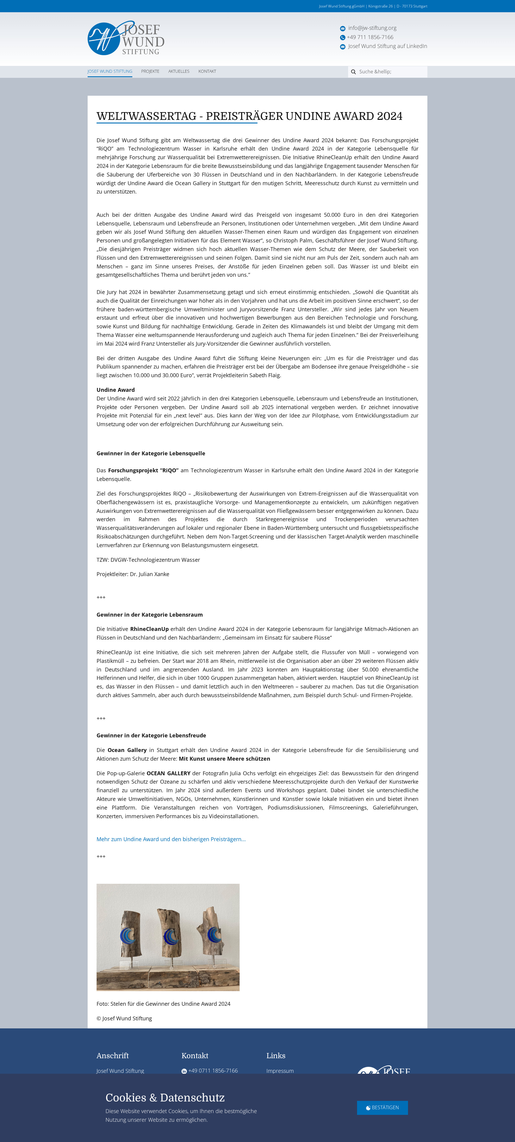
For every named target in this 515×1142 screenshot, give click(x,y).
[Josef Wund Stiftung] (126, 38)
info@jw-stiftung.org (372, 27)
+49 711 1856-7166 (370, 37)
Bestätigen (385, 1107)
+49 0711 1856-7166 (212, 1070)
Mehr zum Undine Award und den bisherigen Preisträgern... (171, 839)
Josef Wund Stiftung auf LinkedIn (386, 45)
